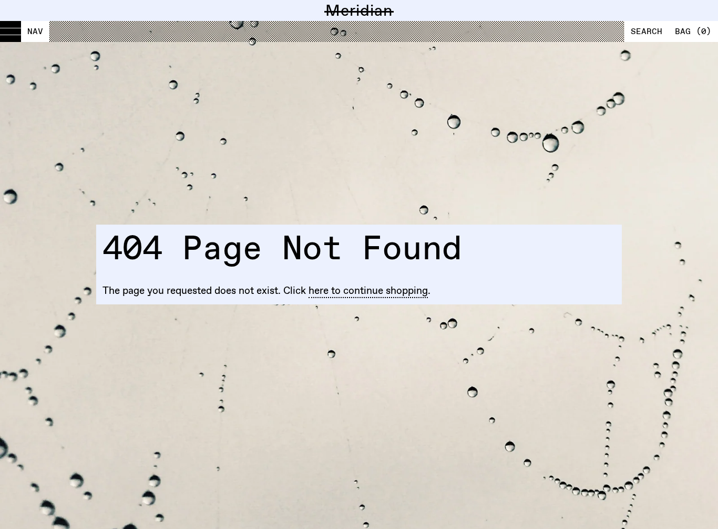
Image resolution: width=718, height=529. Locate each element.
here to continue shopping (368, 290)
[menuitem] (24, 31)
